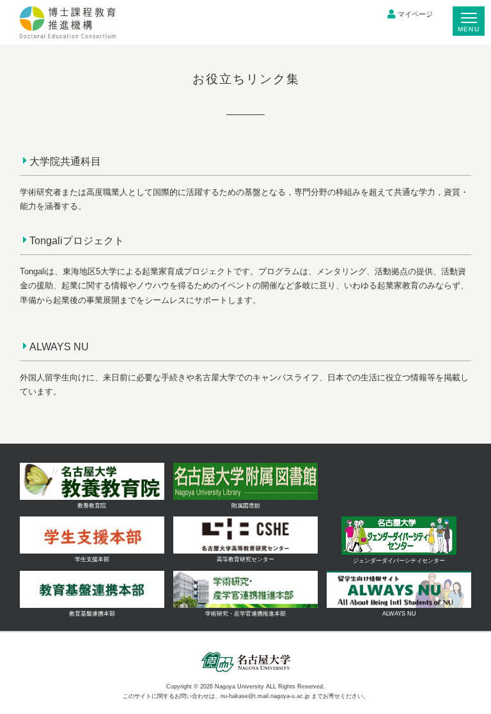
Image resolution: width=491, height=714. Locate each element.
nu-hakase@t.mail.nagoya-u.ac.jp (265, 696)
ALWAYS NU (59, 346)
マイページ (415, 14)
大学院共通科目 (65, 161)
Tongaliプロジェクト (76, 240)
